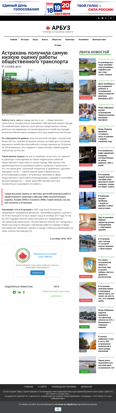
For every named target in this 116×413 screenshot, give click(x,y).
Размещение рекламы (64, 386)
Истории (25, 39)
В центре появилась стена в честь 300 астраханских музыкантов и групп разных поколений (105, 343)
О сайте (42, 386)
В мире (58, 45)
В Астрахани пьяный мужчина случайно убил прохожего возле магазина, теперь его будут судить (106, 180)
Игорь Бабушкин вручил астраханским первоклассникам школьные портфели (106, 113)
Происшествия (99, 39)
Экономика (83, 39)
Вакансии (86, 386)
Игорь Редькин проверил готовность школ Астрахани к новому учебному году (105, 135)
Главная (13, 39)
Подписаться (37, 273)
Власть (45, 39)
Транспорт (70, 39)
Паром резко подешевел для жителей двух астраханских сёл (106, 364)
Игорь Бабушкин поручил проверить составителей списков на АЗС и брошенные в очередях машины (106, 318)
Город (35, 39)
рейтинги (56, 295)
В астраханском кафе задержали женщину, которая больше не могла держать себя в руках (106, 157)
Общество (56, 39)
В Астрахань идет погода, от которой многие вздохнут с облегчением (106, 243)
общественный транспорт (56, 291)
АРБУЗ (58, 28)
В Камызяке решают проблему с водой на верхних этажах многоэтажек (105, 202)
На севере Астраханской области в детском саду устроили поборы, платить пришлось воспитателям (106, 268)
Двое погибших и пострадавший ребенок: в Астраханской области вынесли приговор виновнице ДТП (106, 91)
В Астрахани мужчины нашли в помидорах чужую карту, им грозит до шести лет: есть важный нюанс (106, 293)
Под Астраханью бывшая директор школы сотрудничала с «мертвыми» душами (106, 223)
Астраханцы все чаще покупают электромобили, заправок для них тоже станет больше (105, 68)
